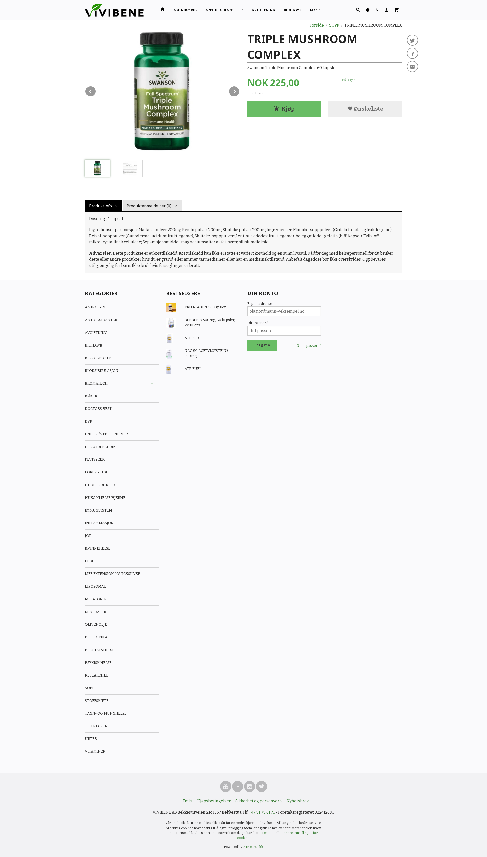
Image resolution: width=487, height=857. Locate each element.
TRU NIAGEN (96, 726)
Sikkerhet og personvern (258, 801)
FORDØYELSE (96, 472)
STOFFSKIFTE (97, 701)
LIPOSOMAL (95, 586)
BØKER (91, 396)
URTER (91, 739)
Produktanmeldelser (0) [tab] (149, 206)
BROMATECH (96, 383)
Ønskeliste (368, 108)
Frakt (188, 801)
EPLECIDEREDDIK (100, 447)
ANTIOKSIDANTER (222, 10)
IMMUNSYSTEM (98, 510)
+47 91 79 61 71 (262, 812)
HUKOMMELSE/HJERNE (105, 498)
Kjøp (288, 108)
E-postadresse (259, 304)
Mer (313, 10)
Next (239, 90)
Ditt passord (257, 323)
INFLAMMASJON (99, 523)
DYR (88, 421)
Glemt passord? (309, 346)
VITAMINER (95, 751)
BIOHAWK (293, 10)
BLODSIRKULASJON (101, 371)
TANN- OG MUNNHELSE (106, 713)
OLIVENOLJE (96, 624)
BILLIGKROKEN (98, 358)
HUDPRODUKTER (100, 485)
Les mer (269, 833)
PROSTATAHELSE (99, 650)
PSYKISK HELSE (98, 663)
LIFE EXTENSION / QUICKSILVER (112, 574)
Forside (317, 25)
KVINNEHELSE (97, 548)
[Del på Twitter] (412, 40)
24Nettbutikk (253, 847)
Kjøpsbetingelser (214, 801)
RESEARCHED (97, 675)
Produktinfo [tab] (100, 206)
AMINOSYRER (185, 10)
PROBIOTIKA (96, 637)
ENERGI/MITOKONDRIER (106, 434)
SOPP (89, 688)
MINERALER (95, 612)
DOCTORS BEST (98, 409)
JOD (88, 536)
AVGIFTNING (263, 10)
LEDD (89, 561)
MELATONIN (96, 599)
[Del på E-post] (412, 66)
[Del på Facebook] (412, 53)
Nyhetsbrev (298, 801)
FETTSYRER (95, 459)
